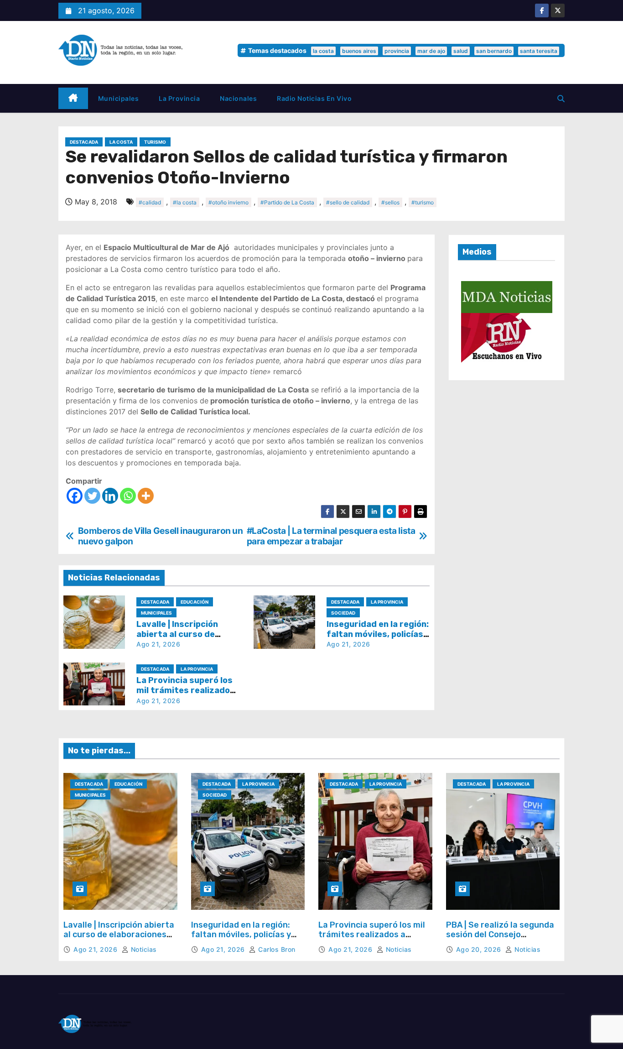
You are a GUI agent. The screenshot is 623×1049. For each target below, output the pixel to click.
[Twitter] (92, 496)
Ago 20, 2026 (480, 949)
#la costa (185, 202)
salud (460, 50)
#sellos (390, 202)
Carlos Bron (276, 949)
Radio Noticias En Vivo (314, 98)
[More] (146, 496)
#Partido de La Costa (287, 202)
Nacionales (238, 98)
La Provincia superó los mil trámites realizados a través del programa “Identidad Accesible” (371, 940)
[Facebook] (75, 496)
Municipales (118, 98)
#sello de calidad (347, 202)
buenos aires (359, 50)
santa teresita (538, 50)
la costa (323, 50)
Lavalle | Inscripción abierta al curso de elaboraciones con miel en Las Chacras (118, 935)
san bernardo (494, 50)
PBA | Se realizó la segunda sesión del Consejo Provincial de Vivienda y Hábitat (500, 940)
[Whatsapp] (128, 496)
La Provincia (179, 98)
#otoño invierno (228, 202)
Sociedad (343, 613)
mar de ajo (431, 50)
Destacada (84, 142)
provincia (396, 50)
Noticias (143, 949)
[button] (561, 98)
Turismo (155, 142)
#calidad (150, 202)
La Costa (121, 142)
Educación (194, 602)
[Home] (73, 98)
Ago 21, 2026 (158, 644)
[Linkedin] (110, 496)
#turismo (422, 202)
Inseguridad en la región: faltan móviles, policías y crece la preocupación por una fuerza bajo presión (243, 940)
